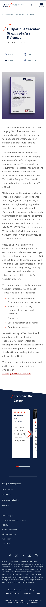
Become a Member (9, 529)
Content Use (27, 593)
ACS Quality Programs (11, 484)
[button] (29, 434)
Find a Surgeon (7, 516)
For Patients (7, 495)
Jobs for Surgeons (9, 534)
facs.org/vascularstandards (16, 373)
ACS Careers (6, 539)
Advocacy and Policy (10, 500)
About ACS (6, 505)
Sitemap (38, 593)
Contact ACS (7, 543)
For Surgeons (7, 489)
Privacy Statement (14, 590)
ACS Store (6, 525)
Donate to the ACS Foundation (14, 520)
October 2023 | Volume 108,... (15, 15)
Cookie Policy (29, 590)
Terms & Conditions (12, 593)
